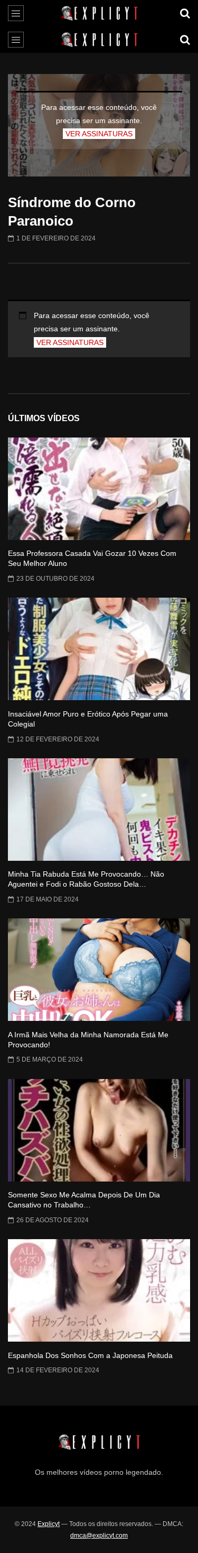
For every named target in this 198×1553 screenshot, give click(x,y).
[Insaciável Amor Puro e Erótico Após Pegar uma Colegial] (99, 649)
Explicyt (48, 1524)
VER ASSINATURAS (99, 133)
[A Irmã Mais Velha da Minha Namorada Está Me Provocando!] (99, 969)
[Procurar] (185, 13)
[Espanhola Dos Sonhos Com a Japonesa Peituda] (99, 1290)
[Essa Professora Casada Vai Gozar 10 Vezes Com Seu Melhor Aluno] (99, 489)
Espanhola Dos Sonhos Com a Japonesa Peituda (90, 1355)
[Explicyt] (99, 13)
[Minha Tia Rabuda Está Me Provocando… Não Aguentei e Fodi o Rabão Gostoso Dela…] (99, 809)
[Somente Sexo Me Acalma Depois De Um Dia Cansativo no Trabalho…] (99, 1130)
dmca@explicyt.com (99, 1535)
